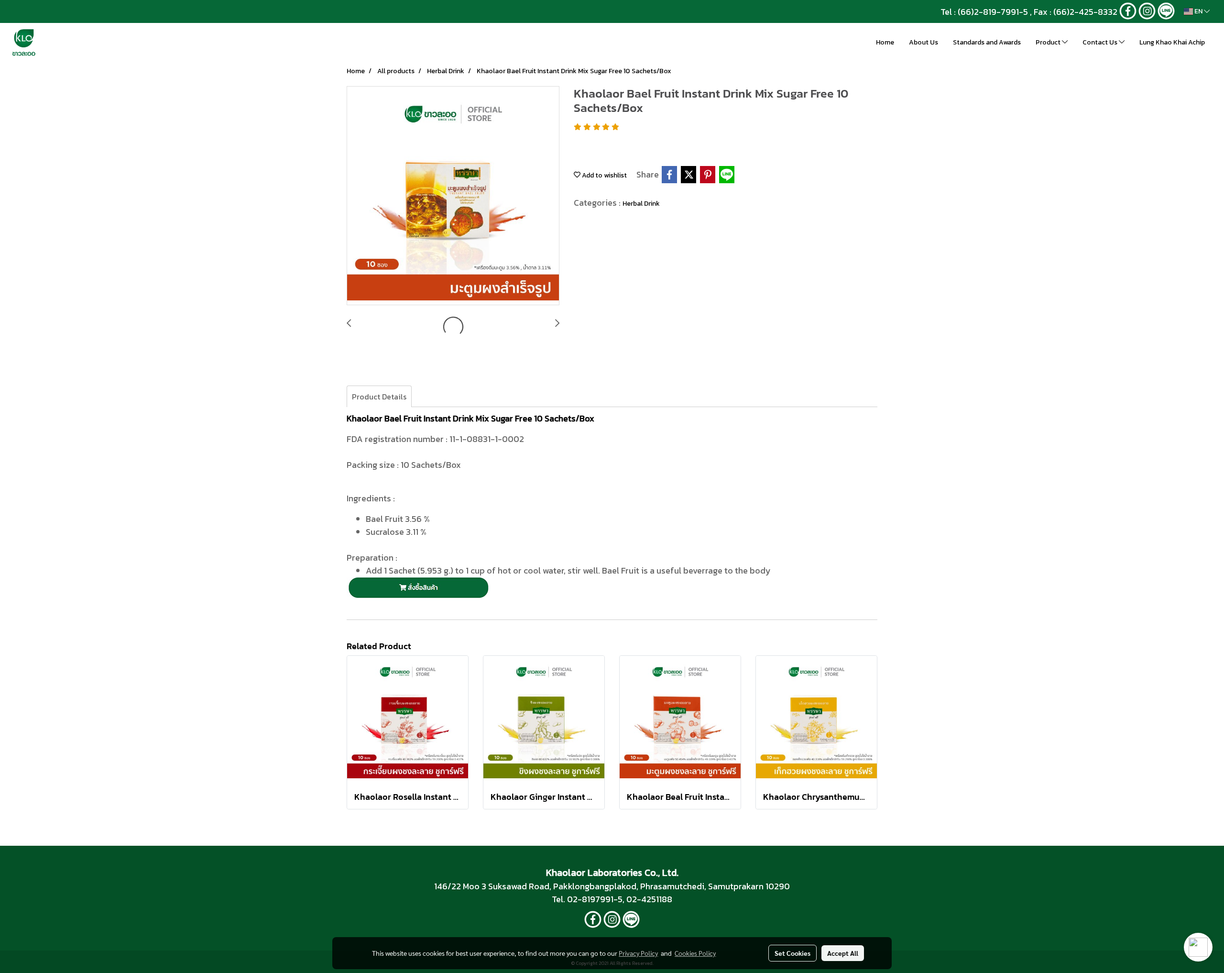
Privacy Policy (638, 953)
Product (1049, 42)
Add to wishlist (603, 175)
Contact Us (1100, 42)
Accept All (842, 953)
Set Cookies (792, 953)
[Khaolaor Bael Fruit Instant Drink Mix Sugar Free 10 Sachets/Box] (453, 196)
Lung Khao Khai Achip (1172, 42)
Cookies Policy (695, 953)
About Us (923, 42)
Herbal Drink (641, 204)
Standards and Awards (987, 42)
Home (885, 42)
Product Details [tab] (379, 396)
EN (1198, 11)
